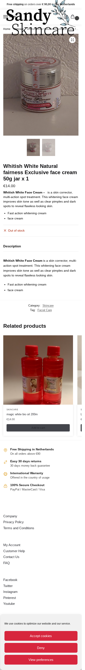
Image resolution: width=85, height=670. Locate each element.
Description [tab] (12, 246)
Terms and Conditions (18, 528)
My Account (11, 545)
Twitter (8, 586)
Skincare (48, 305)
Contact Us (11, 557)
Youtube (9, 603)
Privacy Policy (13, 522)
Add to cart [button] (38, 427)
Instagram (10, 592)
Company (10, 516)
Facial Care (44, 310)
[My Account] (66, 16)
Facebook (10, 580)
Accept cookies (41, 636)
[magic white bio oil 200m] (38, 370)
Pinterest (9, 598)
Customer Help (14, 551)
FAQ (6, 563)
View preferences (41, 660)
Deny (41, 648)
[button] (72, 40)
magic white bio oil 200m (22, 414)
